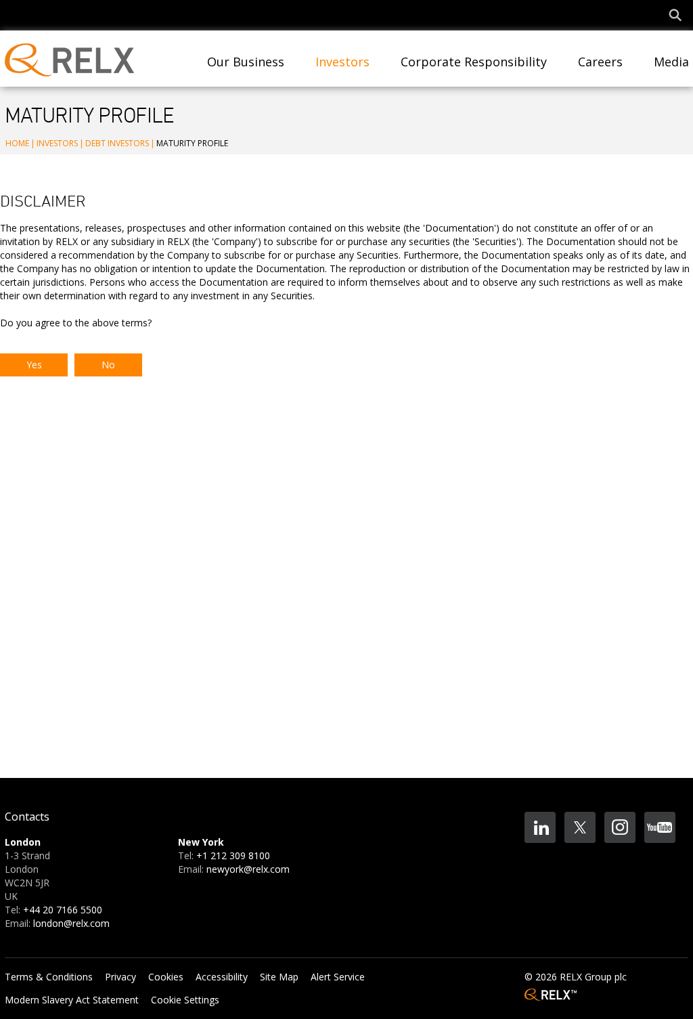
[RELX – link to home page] (550, 992)
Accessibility (222, 976)
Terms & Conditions (49, 976)
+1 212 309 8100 (233, 855)
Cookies (165, 976)
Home (17, 143)
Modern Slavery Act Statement (72, 999)
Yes (34, 364)
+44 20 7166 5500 (62, 909)
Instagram (619, 827)
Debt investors (117, 143)
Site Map (279, 976)
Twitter (580, 827)
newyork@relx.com (248, 869)
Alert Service (338, 976)
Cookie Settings (185, 999)
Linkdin (540, 827)
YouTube (659, 827)
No (108, 364)
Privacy (120, 976)
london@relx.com (71, 923)
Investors (57, 143)
